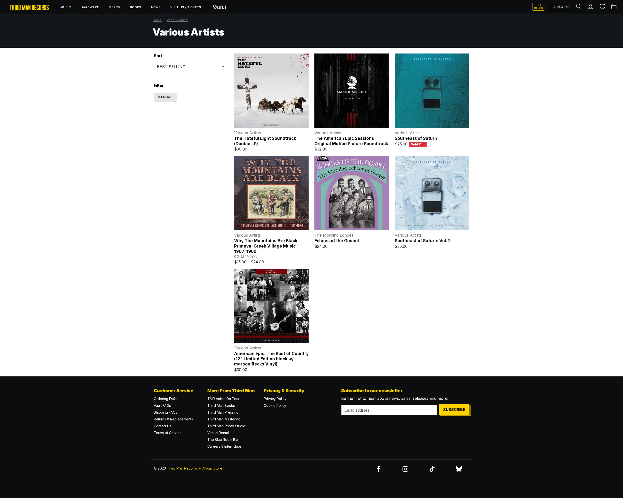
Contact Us (162, 426)
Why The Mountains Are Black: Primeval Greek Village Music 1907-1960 (266, 246)
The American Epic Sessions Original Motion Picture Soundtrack (351, 141)
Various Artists (177, 20)
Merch (114, 7)
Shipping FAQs (165, 412)
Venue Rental (218, 433)
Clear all (165, 97)
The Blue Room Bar (222, 439)
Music (65, 7)
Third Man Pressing (222, 412)
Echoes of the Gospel (336, 240)
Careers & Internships (224, 446)
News (156, 7)
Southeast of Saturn (416, 138)
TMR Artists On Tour (223, 399)
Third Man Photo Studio (226, 426)
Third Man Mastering (223, 419)
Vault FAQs (162, 405)
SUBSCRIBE (454, 409)
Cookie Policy (275, 405)
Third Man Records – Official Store (194, 468)
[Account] (591, 7)
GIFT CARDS (538, 7)
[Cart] (614, 7)
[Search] (579, 7)
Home (157, 20)
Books (135, 7)
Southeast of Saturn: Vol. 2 (423, 240)
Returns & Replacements (173, 419)
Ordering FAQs (165, 399)
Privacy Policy (275, 399)
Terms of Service (168, 433)
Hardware (90, 7)
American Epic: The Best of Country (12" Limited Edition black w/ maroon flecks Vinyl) (271, 358)
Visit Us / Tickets (185, 7)
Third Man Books (221, 405)
